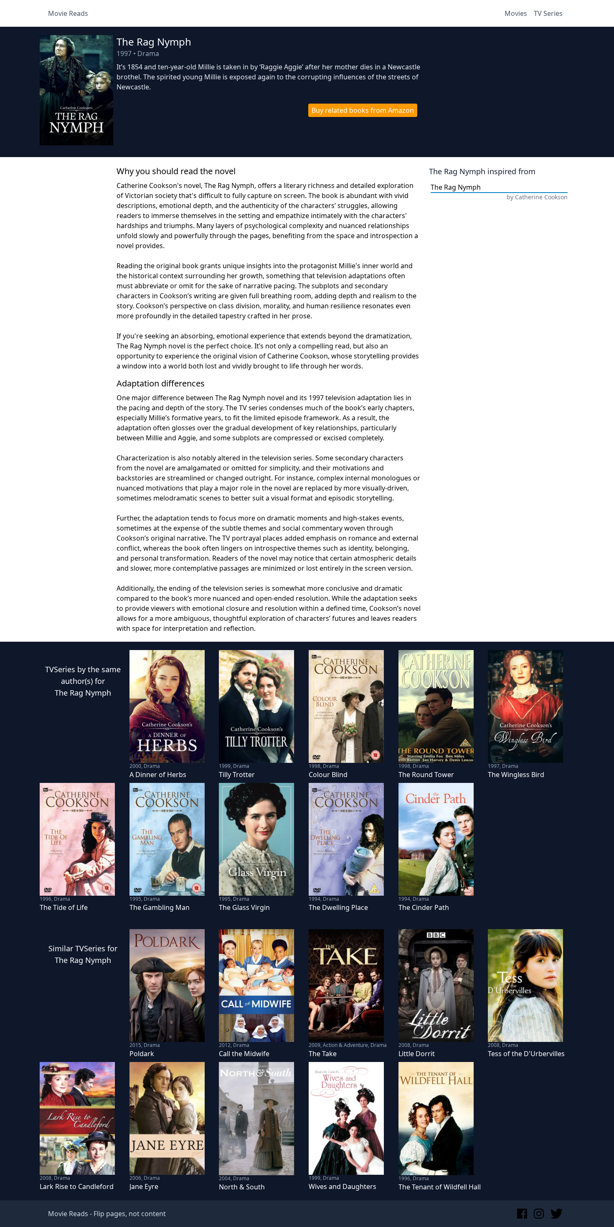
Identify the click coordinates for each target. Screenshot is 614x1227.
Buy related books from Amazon (363, 110)
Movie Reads (68, 13)
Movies (516, 13)
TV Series (548, 13)
